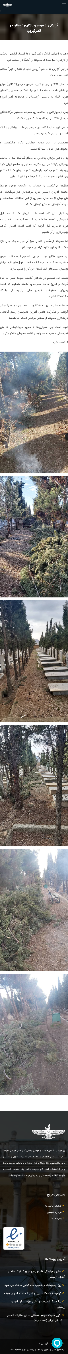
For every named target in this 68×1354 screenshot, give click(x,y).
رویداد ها (57, 1218)
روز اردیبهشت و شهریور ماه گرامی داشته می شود (33, 1285)
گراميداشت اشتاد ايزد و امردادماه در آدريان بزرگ (33, 1293)
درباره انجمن (55, 1212)
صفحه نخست (54, 1205)
